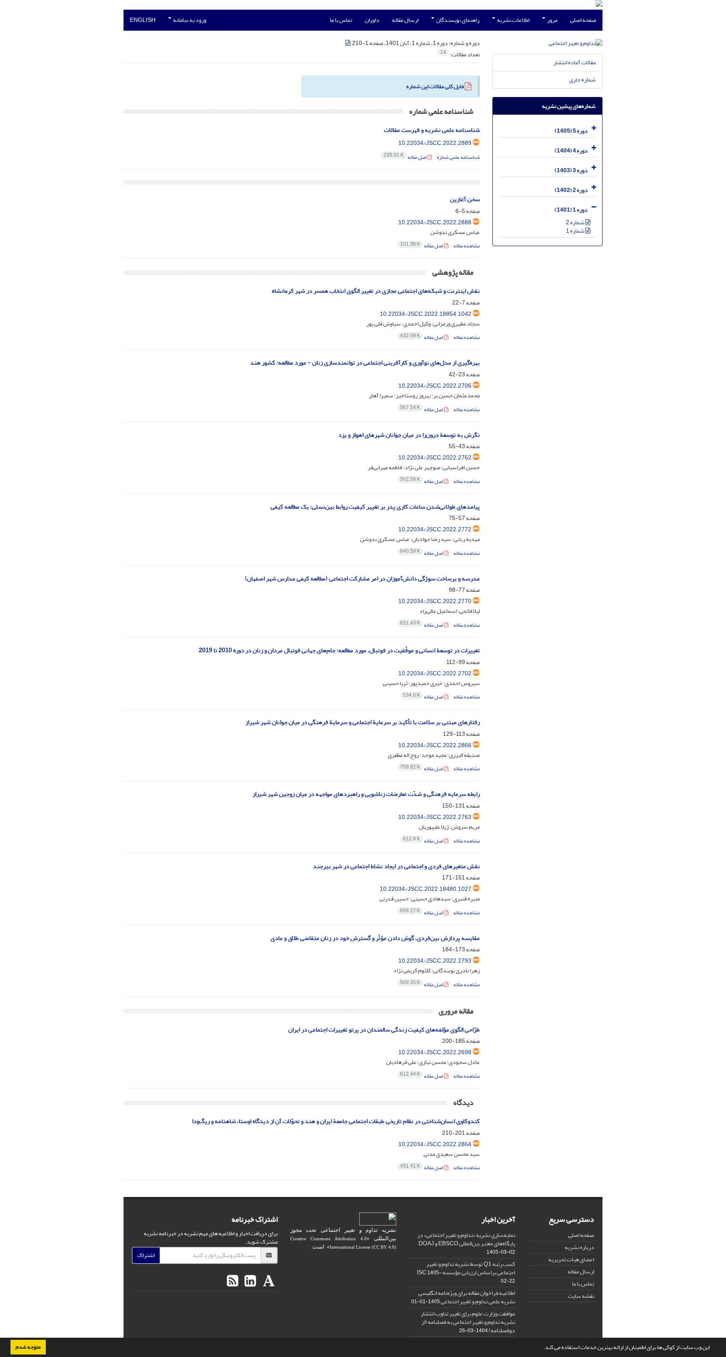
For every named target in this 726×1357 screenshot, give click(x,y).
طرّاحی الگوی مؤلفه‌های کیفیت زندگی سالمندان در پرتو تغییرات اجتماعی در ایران (384, 1030)
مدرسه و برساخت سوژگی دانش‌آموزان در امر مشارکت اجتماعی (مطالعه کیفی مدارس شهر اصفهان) (362, 578)
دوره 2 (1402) (571, 190)
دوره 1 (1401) (571, 209)
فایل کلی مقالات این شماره (435, 86)
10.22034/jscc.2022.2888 (434, 222)
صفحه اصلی (583, 20)
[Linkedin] (249, 1281)
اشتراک (146, 1255)
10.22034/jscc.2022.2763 (434, 817)
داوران (372, 20)
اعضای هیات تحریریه (571, 1259)
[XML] (348, 43)
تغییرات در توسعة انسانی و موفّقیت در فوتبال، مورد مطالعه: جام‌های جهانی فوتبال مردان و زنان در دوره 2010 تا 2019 (339, 650)
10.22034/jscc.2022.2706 (434, 385)
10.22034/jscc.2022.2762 (434, 457)
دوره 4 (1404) (571, 150)
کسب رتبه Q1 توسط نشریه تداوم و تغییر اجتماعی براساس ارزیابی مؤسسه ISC (466, 1268)
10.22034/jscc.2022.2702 (434, 673)
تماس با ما (341, 20)
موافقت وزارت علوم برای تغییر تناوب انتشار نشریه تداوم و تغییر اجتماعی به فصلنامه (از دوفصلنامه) (468, 1322)
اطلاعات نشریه (512, 20)
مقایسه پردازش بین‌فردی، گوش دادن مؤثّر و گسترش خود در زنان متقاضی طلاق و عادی (375, 938)
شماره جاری (582, 79)
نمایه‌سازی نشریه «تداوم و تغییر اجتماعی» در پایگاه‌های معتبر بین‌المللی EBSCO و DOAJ (466, 1239)
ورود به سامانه (189, 20)
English (142, 20)
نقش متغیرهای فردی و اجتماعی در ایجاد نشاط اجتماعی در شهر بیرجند (396, 866)
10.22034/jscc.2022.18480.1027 (425, 889)
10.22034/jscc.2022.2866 (434, 745)
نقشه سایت (581, 1296)
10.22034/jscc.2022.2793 (434, 960)
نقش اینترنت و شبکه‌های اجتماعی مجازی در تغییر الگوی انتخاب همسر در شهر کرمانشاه (376, 291)
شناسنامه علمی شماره (458, 157)
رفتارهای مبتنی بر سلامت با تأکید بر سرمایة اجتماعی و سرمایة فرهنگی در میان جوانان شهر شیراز (362, 722)
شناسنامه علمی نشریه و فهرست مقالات (432, 130)
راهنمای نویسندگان (457, 20)
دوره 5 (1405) (571, 130)
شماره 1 (575, 230)
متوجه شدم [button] (28, 1347)
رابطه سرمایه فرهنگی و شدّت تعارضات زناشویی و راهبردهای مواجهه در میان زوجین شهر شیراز (366, 794)
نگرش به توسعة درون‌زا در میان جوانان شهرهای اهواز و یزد (409, 435)
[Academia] (268, 1281)
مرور (552, 20)
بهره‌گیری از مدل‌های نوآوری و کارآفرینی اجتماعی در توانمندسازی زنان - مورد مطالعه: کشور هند (365, 363)
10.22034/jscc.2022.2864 (434, 1144)
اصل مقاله (406, 157)
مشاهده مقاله (466, 246)
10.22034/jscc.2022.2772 (434, 529)
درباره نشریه (579, 1247)
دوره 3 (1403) (571, 170)
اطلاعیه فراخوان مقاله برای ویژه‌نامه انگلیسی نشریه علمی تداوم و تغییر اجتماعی (466, 1297)
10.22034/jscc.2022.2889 (434, 143)
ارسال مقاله (405, 20)
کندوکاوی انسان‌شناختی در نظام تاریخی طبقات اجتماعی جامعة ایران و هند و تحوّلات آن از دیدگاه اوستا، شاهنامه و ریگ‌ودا (336, 1121)
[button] (541, 1348)
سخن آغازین (465, 199)
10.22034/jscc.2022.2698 (434, 1052)
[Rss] (232, 1281)
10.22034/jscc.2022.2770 (434, 601)
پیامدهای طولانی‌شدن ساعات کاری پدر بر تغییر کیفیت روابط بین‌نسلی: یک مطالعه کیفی (375, 507)
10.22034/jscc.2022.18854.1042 (425, 314)
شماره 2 (575, 222)
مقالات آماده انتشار (574, 62)
